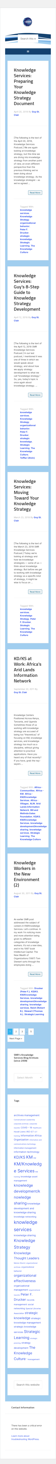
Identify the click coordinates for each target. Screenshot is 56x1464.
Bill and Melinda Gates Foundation (29, 813)
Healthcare (37, 1128)
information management (25, 1148)
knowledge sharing (25, 1235)
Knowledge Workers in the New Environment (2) (26, 874)
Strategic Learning (34, 1014)
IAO (28, 1131)
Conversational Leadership (24, 1120)
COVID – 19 (26, 1127)
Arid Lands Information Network (30, 806)
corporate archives (21, 1124)
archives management (27, 1115)
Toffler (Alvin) (27, 457)
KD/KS (36, 816)
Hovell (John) (20, 1132)
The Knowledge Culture (27, 249)
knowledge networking (25, 1216)
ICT (32, 1132)
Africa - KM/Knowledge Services (28, 797)
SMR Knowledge (28, 24)
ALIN (32, 803)
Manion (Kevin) (20, 1263)
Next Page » (15, 1038)
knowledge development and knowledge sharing (27, 1208)
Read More (35, 192)
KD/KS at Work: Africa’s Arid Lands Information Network (27, 669)
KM (29, 1157)
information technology (26, 1152)
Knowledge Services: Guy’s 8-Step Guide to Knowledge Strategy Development (27, 292)
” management (33, 1359)
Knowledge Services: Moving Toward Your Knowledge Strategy (26, 495)
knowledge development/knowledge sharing (33, 826)
